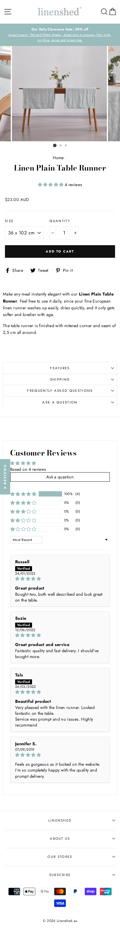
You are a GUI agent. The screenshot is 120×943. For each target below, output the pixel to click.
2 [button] (60, 145)
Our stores (59, 856)
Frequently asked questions (60, 390)
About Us (60, 838)
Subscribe (60, 874)
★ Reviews (5, 476)
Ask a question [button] (60, 477)
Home (58, 158)
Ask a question (59, 402)
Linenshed (60, 820)
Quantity (60, 221)
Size (9, 221)
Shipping (60, 379)
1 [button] (55, 145)
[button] (51, 185)
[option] (60, 93)
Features (60, 368)
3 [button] (66, 145)
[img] (60, 579)
